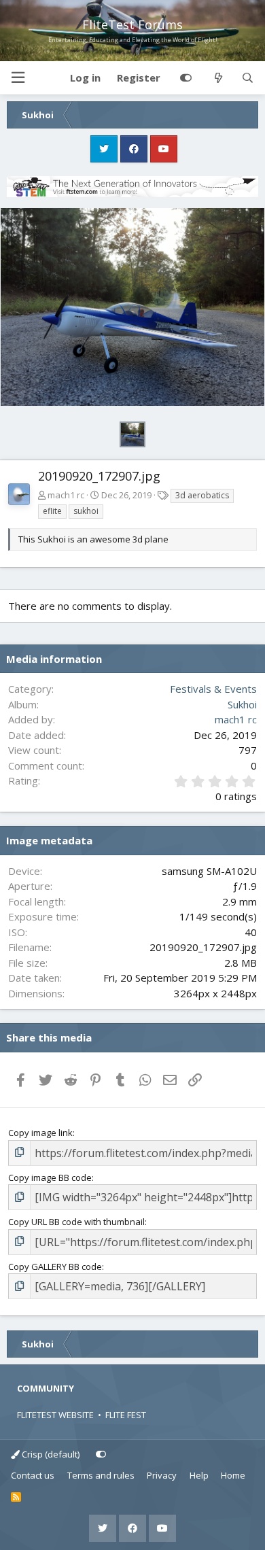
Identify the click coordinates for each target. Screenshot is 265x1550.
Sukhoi (242, 704)
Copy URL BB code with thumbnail (76, 1222)
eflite (52, 511)
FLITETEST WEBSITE (55, 1415)
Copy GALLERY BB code (55, 1266)
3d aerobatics (202, 495)
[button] (18, 77)
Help (199, 1475)
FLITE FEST (125, 1415)
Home (233, 1475)
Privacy (162, 1475)
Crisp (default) (50, 1454)
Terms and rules (101, 1475)
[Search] (247, 78)
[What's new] (217, 78)
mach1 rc (66, 495)
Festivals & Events (213, 688)
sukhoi (86, 511)
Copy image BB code (50, 1177)
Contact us (32, 1475)
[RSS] (16, 1498)
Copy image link (40, 1132)
